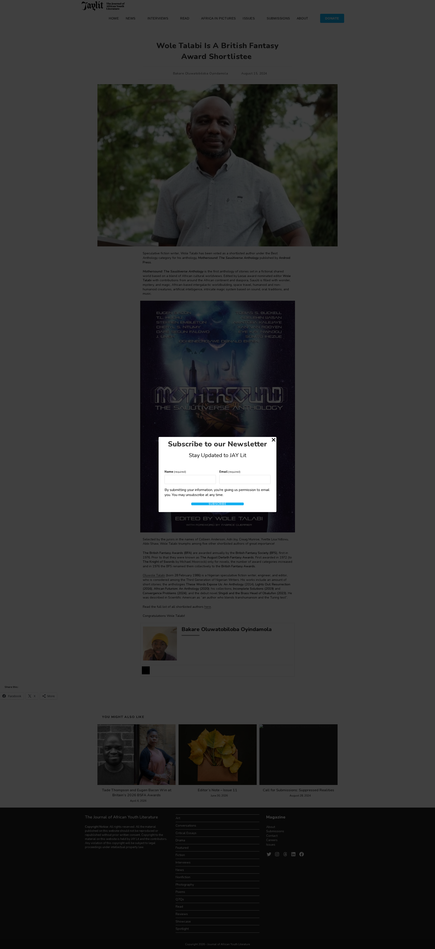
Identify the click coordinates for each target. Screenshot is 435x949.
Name (175, 472)
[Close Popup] (273, 440)
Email (230, 472)
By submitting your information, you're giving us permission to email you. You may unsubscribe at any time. (216, 492)
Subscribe (217, 503)
